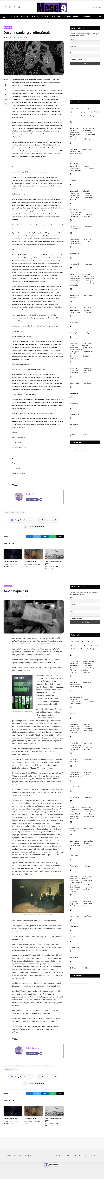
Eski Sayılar (86, 16)
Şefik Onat (73, 435)
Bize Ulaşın (94, 1156)
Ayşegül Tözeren (75, 135)
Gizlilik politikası (77, 60)
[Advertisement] (85, 82)
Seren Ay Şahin (89, 354)
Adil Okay (73, 137)
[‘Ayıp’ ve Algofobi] (33, 554)
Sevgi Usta (37, 564)
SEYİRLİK (45, 16)
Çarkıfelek (7, 27)
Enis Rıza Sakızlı (89, 197)
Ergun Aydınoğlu (75, 195)
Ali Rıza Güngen (90, 135)
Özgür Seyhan (88, 308)
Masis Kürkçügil (75, 281)
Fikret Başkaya (74, 210)
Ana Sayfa (14, 16)
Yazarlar (67, 16)
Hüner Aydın (87, 239)
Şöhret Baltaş (86, 435)
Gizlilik (87, 1156)
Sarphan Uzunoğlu (76, 349)
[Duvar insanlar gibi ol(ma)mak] (34, 58)
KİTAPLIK (35, 16)
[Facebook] (6, 85)
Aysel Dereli (73, 139)
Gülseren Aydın (88, 226)
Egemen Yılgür (74, 193)
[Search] (100, 17)
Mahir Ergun (89, 281)
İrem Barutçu (74, 424)
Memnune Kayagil (88, 283)
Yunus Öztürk (74, 404)
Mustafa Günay (89, 276)
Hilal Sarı (87, 241)
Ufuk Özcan (87, 383)
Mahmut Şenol (86, 274)
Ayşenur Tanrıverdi (88, 128)
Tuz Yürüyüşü (21, 512)
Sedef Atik (73, 358)
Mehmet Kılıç (74, 283)
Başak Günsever (75, 151)
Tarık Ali (85, 373)
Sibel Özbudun (87, 347)
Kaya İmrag (88, 264)
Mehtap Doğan (89, 279)
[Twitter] (6, 90)
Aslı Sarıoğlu (74, 128)
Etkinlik (76, 16)
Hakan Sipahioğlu (75, 243)
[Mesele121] (52, 7)
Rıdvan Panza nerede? (11, 562)
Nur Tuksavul (88, 295)
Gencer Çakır (74, 226)
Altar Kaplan (87, 130)
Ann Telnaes (86, 139)
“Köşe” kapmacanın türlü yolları (53, 563)
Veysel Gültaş (74, 393)
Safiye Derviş (74, 347)
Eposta (72, 53)
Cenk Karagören (90, 168)
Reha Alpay (87, 333)
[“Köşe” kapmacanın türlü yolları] (54, 554)
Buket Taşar (87, 149)
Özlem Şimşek (74, 310)
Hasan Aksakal (74, 241)
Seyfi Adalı (73, 345)
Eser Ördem (73, 199)
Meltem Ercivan (75, 279)
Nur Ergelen (73, 297)
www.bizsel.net (26, 1156)
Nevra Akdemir (74, 295)
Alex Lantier (88, 132)
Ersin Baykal (74, 191)
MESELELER (24, 16)
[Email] (6, 99)
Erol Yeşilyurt (89, 195)
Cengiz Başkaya (75, 168)
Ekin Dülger (87, 193)
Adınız (72, 39)
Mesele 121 (73, 274)
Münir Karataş (74, 276)
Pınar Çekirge (74, 322)
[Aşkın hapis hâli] (34, 616)
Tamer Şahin (74, 373)
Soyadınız (73, 46)
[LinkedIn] (6, 95)
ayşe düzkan (85, 137)
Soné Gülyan (74, 343)
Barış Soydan (74, 149)
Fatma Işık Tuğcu (75, 212)
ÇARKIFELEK (56, 16)
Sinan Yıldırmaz (75, 354)
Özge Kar (87, 310)
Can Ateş (86, 166)
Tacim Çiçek (7, 37)
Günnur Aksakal (75, 229)
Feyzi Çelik (89, 214)
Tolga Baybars (87, 368)
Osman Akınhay (75, 312)
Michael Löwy (74, 285)
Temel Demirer (87, 370)
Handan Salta (74, 239)
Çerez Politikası (60, 1156)
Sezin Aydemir (88, 352)
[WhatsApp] (6, 104)
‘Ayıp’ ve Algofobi (30, 562)
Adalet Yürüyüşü (10, 512)
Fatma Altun (88, 210)
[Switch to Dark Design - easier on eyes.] (97, 17)
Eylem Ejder (86, 191)
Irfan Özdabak (74, 254)
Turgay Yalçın (74, 370)
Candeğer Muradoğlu (76, 164)
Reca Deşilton (74, 333)
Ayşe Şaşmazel (74, 132)
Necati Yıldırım (36, 1066)
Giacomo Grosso (10, 1066)
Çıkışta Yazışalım (75, 170)
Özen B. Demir (74, 308)
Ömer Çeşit (88, 312)
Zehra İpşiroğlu (74, 414)
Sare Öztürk (86, 356)
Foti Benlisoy (74, 216)
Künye (81, 1156)
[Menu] (4, 17)
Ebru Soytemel (74, 197)
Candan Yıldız (74, 166)
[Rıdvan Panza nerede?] (13, 554)
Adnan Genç (74, 130)
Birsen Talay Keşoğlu (76, 153)
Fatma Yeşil (86, 216)
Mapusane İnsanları (23, 1066)
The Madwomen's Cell (11, 1069)
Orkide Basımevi (48, 1066)
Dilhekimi (73, 181)
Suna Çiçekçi (74, 356)
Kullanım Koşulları (72, 1156)
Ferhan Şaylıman (75, 214)
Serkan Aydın (87, 343)
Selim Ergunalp (74, 352)
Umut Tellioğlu (74, 383)
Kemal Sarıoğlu (74, 264)
